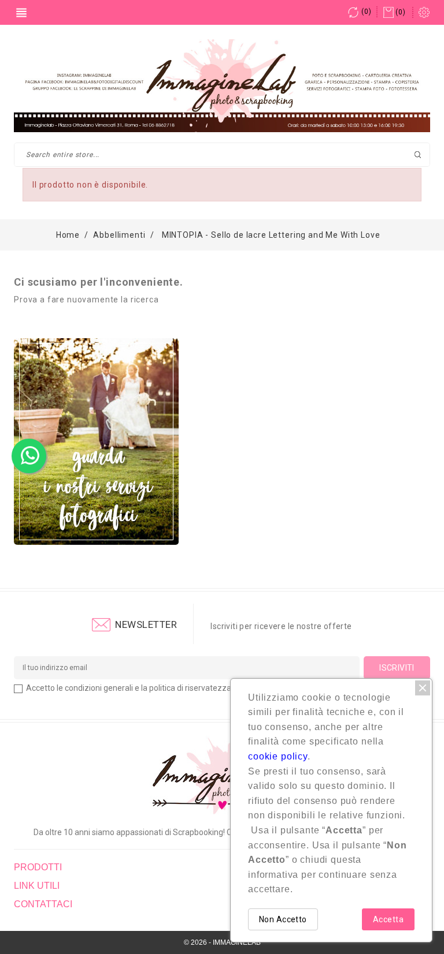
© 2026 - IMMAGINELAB (222, 942)
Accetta (388, 919)
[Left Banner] (96, 441)
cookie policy (278, 756)
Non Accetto (283, 919)
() (366, 12)
